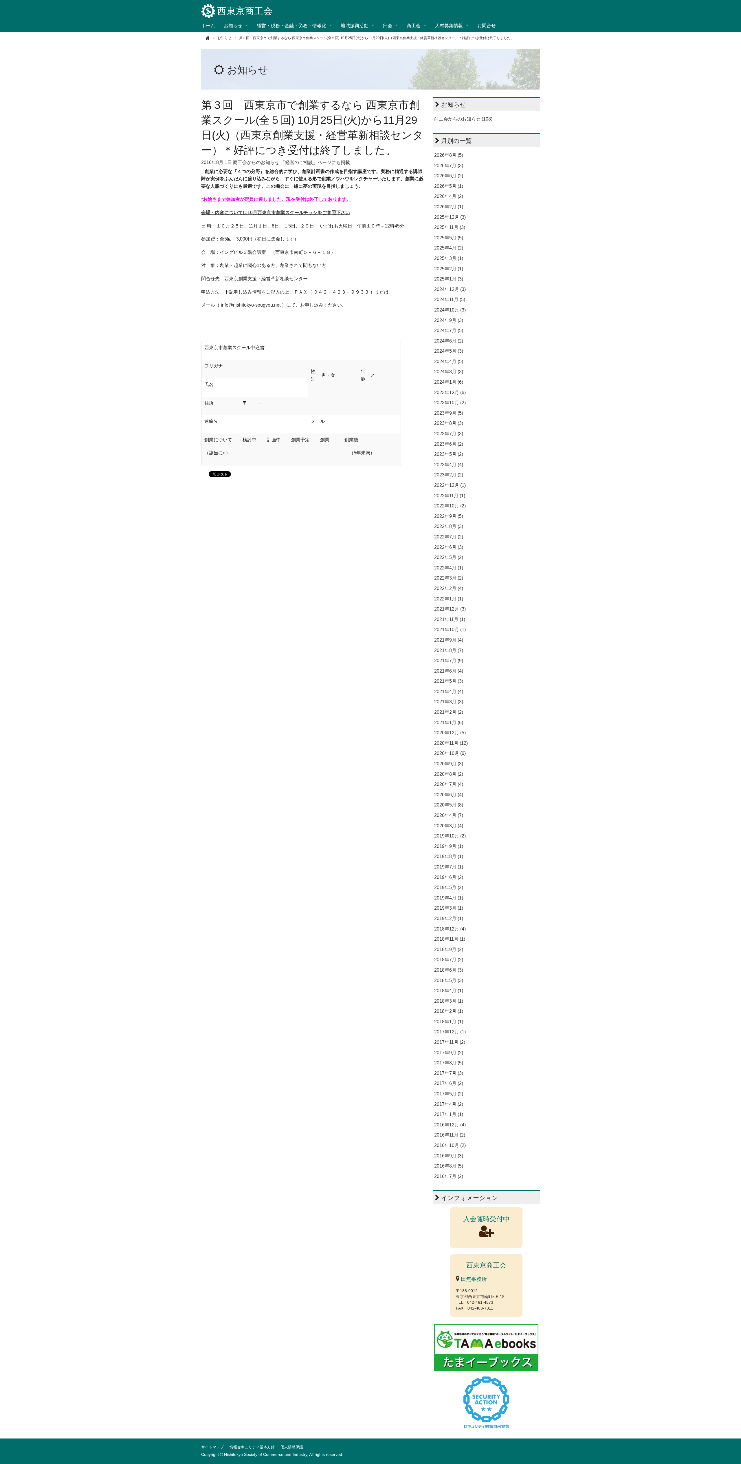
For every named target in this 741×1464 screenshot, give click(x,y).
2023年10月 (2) (450, 402)
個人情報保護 (291, 1447)
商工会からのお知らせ (256, 162)
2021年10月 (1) (450, 629)
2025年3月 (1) (448, 258)
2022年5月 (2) (448, 557)
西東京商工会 (245, 11)
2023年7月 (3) (448, 433)
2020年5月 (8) (448, 804)
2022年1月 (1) (448, 598)
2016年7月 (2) (448, 1176)
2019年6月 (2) (448, 877)
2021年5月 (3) (448, 681)
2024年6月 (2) (448, 340)
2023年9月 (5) (448, 413)
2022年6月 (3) (448, 547)
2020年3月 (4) (448, 825)
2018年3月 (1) (448, 1001)
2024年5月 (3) (448, 351)
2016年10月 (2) (450, 1145)
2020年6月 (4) (448, 794)
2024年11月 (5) (449, 299)
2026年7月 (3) (448, 165)
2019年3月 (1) (448, 908)
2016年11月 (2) (449, 1134)
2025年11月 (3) (449, 227)
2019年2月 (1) (448, 918)
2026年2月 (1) (448, 206)
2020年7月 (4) (448, 784)
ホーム (208, 25)
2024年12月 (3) (450, 289)
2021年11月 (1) (449, 619)
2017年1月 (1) (448, 1114)
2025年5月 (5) (448, 237)
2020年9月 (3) (448, 763)
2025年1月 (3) (448, 278)
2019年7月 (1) (448, 866)
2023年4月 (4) (448, 464)
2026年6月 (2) (448, 175)
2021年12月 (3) (450, 609)
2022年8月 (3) (448, 526)
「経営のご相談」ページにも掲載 (315, 162)
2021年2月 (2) (448, 712)
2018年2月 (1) (448, 1011)
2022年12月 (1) (450, 485)
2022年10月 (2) (450, 505)
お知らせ (247, 69)
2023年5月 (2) (448, 454)
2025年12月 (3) (450, 217)
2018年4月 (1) (448, 990)
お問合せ (486, 25)
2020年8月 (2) (448, 774)
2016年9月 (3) (448, 1155)
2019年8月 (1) (448, 856)
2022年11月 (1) (449, 495)
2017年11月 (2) (449, 1042)
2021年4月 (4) (448, 691)
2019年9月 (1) (448, 846)
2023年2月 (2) (448, 474)
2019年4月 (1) (448, 897)
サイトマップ (212, 1447)
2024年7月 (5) (448, 330)
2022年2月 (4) (448, 588)
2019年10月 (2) (450, 835)
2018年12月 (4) (450, 928)
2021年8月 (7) (448, 650)
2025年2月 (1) (448, 268)
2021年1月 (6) (448, 722)
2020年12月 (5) (450, 732)
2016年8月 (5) (448, 1165)
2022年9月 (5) (448, 516)
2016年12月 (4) (450, 1124)
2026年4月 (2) (448, 196)
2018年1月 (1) (448, 1021)
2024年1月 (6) (448, 382)
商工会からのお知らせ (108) (463, 118)
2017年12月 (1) (450, 1031)
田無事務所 (473, 1279)
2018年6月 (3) (448, 970)
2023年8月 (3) (448, 423)
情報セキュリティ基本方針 (252, 1447)
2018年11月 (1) (449, 939)
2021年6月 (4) (448, 671)
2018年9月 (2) (448, 949)
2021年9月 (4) (448, 640)
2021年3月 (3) (448, 701)
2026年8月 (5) (448, 155)
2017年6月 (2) (448, 1083)
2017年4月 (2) (448, 1104)
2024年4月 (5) (448, 361)
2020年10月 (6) (450, 753)
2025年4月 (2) (448, 247)
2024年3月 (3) (448, 371)
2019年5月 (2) (448, 887)
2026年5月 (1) (448, 186)
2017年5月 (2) (448, 1093)
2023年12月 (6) (450, 392)
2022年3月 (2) (448, 578)
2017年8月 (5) (448, 1062)
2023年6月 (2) (448, 444)
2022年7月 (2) (448, 536)
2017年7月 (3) (448, 1073)
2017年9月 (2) (448, 1052)
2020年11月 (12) (451, 743)
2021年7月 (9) (448, 660)
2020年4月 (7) (448, 815)
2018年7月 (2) (448, 959)
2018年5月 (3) (448, 980)
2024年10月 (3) (450, 309)
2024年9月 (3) (448, 320)
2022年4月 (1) (448, 567)
